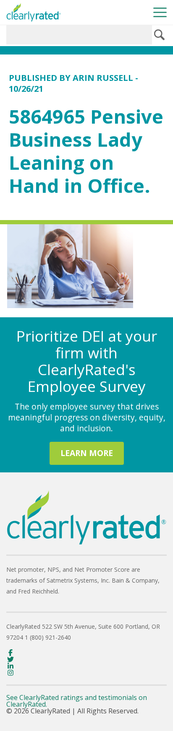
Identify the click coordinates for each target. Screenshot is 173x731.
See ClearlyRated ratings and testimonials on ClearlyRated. (76, 701)
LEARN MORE (86, 453)
